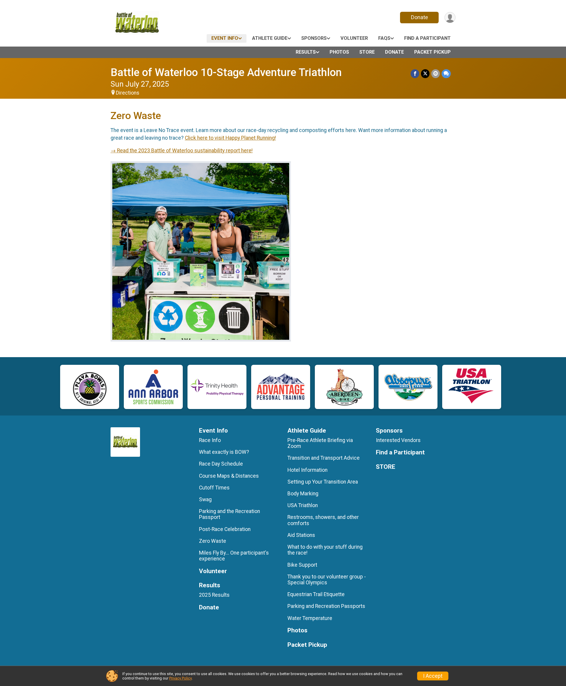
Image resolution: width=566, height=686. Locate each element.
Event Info (224, 38)
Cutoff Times (214, 488)
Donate (419, 17)
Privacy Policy (180, 678)
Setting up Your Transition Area (322, 482)
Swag (205, 499)
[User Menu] (450, 17)
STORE (367, 52)
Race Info (210, 440)
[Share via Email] (435, 73)
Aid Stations (301, 535)
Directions (127, 93)
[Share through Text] (446, 73)
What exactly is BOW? (224, 452)
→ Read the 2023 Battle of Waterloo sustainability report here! (182, 151)
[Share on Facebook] (415, 73)
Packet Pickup (432, 52)
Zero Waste (212, 541)
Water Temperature (309, 618)
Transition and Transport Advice (323, 458)
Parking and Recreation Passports (326, 606)
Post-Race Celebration (225, 529)
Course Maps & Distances (229, 476)
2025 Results (214, 595)
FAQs (384, 38)
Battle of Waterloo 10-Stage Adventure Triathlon (226, 72)
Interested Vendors (398, 440)
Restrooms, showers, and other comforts (323, 520)
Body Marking (302, 494)
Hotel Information (307, 470)
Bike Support (302, 565)
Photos (339, 52)
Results (306, 52)
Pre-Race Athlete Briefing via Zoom (320, 443)
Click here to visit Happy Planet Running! (230, 138)
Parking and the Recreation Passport (229, 514)
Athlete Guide (269, 38)
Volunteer (354, 38)
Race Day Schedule (221, 464)
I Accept (432, 676)
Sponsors (314, 38)
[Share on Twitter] (425, 73)
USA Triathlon (302, 505)
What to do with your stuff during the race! (325, 550)
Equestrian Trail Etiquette (316, 594)
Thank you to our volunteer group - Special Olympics (326, 580)
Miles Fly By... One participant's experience (234, 556)
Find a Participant (427, 38)
